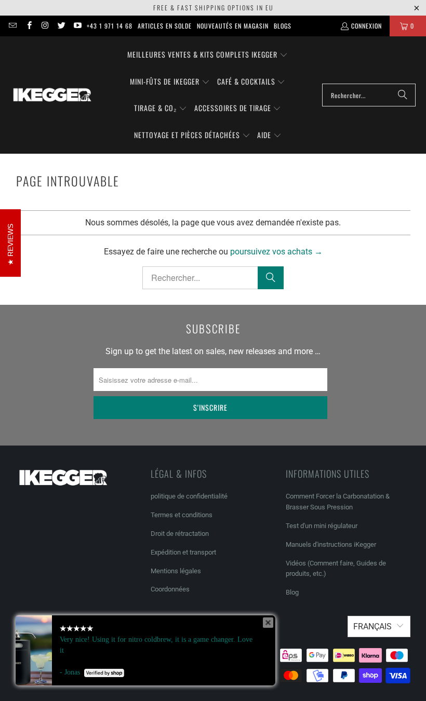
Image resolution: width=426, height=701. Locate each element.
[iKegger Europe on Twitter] (61, 25)
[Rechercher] (403, 95)
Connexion (366, 25)
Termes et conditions (181, 515)
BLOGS (282, 25)
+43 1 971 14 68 (109, 25)
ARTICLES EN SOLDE (165, 25)
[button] (207, 55)
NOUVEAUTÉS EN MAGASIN (233, 25)
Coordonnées (170, 589)
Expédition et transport (183, 552)
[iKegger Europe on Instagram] (45, 25)
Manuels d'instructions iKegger (331, 544)
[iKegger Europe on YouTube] (77, 25)
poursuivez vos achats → (276, 252)
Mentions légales (176, 571)
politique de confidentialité (189, 496)
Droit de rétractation (180, 533)
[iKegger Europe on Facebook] (28, 25)
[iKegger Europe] (52, 95)
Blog (292, 592)
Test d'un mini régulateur (321, 526)
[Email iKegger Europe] (12, 25)
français (372, 626)
